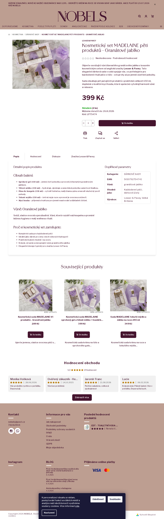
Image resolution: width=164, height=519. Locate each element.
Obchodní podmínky (56, 425)
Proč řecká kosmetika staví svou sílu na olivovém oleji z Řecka (62, 480)
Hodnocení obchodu (82, 363)
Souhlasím (115, 499)
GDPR (49, 444)
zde (77, 506)
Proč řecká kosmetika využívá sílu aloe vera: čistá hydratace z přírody (62, 470)
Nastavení (49, 512)
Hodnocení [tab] (35, 156)
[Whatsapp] (18, 431)
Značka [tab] (83, 156)
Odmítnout (98, 499)
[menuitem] (10, 26)
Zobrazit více (82, 397)
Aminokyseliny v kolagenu (58, 488)
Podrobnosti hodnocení (125, 58)
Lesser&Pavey (89, 41)
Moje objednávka (55, 447)
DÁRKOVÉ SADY (132, 174)
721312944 (14, 425)
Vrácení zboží (53, 440)
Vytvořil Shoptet (148, 515)
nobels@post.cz (16, 422)
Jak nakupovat (53, 422)
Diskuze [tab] (56, 156)
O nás (49, 436)
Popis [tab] (16, 156)
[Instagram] (11, 431)
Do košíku (128, 123)
